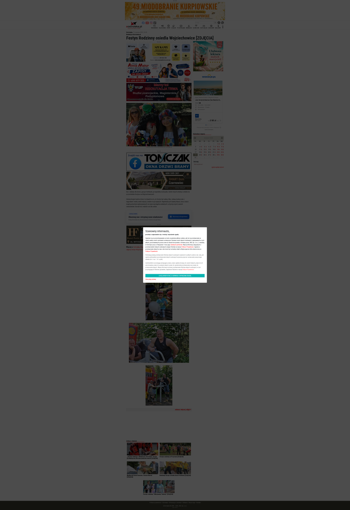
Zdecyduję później (150, 279)
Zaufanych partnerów (176, 245)
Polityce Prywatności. (188, 269)
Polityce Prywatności (187, 247)
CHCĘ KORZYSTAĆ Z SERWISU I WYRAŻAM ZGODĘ (175, 276)
